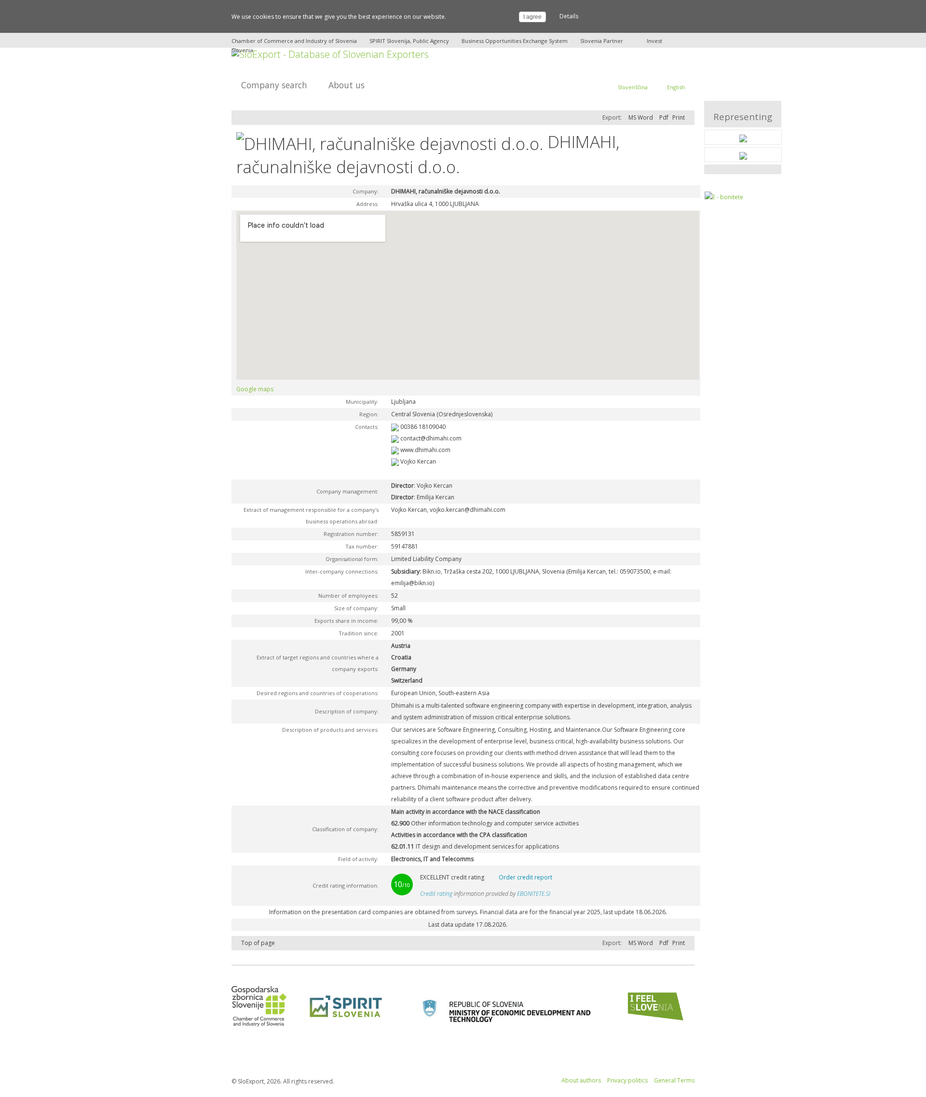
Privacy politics (627, 1080)
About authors (581, 1080)
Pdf (663, 117)
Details (568, 16)
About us (346, 85)
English (676, 87)
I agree (532, 17)
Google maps (254, 389)
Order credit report (525, 877)
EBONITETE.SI (533, 894)
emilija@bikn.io (412, 583)
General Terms (674, 1080)
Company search (274, 85)
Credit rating (436, 894)
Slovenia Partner (601, 40)
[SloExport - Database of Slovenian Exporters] (330, 53)
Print (678, 117)
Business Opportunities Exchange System (515, 40)
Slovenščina (633, 87)
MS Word (640, 117)
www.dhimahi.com (425, 450)
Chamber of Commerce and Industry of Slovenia (294, 40)
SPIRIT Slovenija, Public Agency (409, 40)
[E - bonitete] (724, 197)
